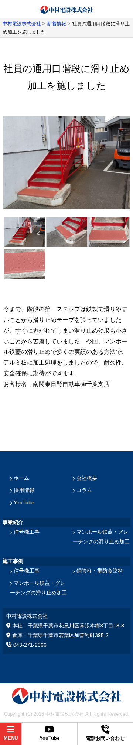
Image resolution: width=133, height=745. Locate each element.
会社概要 (86, 478)
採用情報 (24, 490)
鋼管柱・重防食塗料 (99, 571)
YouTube (24, 502)
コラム (84, 490)
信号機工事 (27, 532)
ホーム (21, 478)
